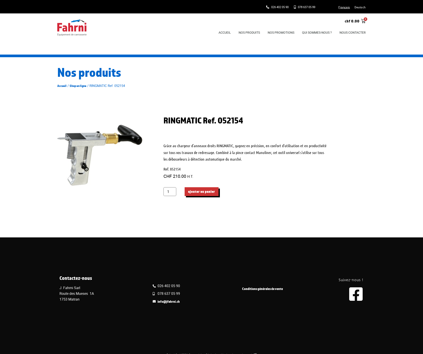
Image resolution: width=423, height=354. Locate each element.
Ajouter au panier (201, 191)
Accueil (225, 32)
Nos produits (249, 32)
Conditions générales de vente (262, 289)
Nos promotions (281, 32)
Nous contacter (353, 32)
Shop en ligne (78, 86)
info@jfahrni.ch (169, 301)
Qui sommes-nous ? (317, 32)
